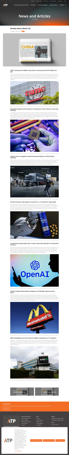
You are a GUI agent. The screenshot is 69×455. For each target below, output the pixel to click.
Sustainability (38, 425)
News (36, 19)
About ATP (38, 418)
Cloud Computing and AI (25, 418)
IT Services (23, 425)
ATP (13, 31)
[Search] (65, 5)
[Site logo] (5, 5)
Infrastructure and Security (26, 421)
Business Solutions (24, 420)
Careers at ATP (39, 421)
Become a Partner (39, 420)
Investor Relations (39, 423)
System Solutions (24, 423)
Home (33, 19)
